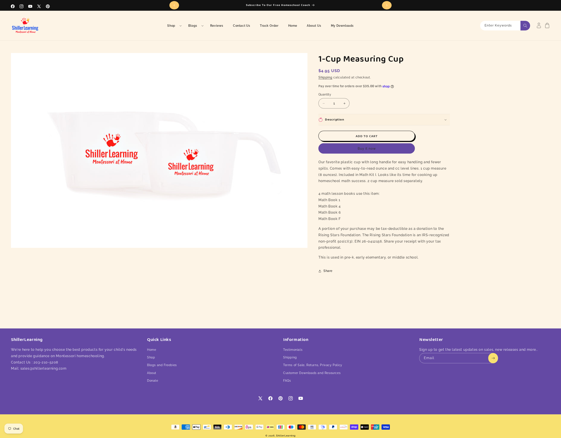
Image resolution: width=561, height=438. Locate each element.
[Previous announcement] (174, 5)
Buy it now (367, 149)
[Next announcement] (387, 5)
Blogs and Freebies (162, 365)
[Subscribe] (493, 358)
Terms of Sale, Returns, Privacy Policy (312, 365)
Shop (151, 357)
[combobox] (505, 25)
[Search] (525, 25)
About (151, 373)
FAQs (287, 380)
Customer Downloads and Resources (312, 373)
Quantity (324, 94)
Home (151, 349)
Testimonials (292, 349)
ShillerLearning (286, 435)
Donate (152, 380)
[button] (172, 25)
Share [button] (327, 271)
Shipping (325, 77)
